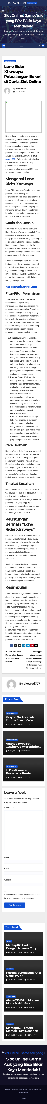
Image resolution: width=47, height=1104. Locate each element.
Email (7, 869)
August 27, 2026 (15, 1035)
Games (9, 941)
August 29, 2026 (15, 1007)
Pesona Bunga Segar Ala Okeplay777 (23, 974)
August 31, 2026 (15, 952)
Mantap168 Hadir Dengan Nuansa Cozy (21, 946)
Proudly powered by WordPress (16, 1089)
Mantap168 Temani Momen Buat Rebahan (22, 1029)
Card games (11, 996)
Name (7, 857)
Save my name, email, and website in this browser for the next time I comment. (22, 896)
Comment (9, 807)
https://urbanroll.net (21, 287)
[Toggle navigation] (21, 46)
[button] (39, 46)
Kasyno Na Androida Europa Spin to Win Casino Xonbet (20, 720)
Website (7, 880)
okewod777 (21, 89)
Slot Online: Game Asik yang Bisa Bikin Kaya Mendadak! (23, 20)
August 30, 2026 (15, 980)
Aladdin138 (10, 159)
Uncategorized (10, 61)
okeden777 (25, 724)
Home (23, 1099)
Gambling (10, 969)
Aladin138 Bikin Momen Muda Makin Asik (22, 1002)
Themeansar (23, 1093)
